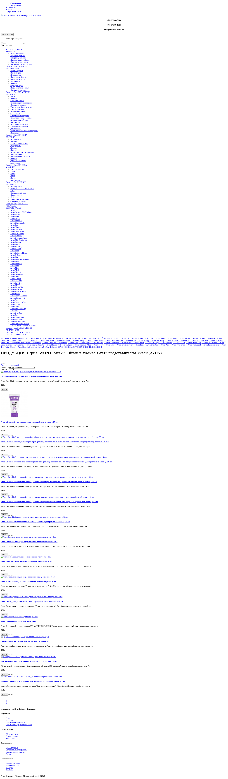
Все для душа (15, 139)
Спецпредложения (18, 58)
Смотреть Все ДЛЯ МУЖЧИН (18, 92)
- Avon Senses (18, 345)
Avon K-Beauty (16, 255)
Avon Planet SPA (17, 287)
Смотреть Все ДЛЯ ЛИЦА (16, 135)
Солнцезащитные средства (21, 103)
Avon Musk (14, 276)
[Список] (2, 363)
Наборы (13, 84)
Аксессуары (15, 81)
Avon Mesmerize (16, 274)
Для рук (13, 148)
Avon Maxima (15, 272)
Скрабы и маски (17, 101)
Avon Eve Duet (16, 313)
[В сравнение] (12, 435)
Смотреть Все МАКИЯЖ (16, 182)
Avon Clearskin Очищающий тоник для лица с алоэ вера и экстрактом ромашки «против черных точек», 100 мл (49, 482)
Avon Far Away (16, 246)
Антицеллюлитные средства (22, 152)
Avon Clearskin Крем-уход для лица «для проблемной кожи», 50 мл (29, 422)
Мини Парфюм (16, 71)
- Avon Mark (84, 343)
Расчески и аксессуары (19, 199)
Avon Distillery (16, 236)
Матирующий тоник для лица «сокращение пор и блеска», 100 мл (29, 661)
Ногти (13, 178)
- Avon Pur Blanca (209, 343)
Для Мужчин (15, 129)
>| (6, 705)
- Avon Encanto (129, 341)
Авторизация (15, 5)
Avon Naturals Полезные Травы (23, 326)
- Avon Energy (143, 341)
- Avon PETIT (179, 343)
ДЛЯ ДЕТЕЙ (11, 206)
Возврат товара (12, 736)
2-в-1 (12, 191)
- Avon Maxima (96, 343)
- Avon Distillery (77, 341)
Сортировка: (6, 367)
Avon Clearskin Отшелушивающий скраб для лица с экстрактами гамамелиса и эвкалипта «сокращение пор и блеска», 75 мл (55, 442)
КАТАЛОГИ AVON (14, 49)
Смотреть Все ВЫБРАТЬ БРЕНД (19, 328)
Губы (12, 174)
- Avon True (109, 345)
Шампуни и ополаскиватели (22, 189)
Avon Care (14, 225)
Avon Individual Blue (18, 253)
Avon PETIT (15, 285)
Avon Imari (14, 251)
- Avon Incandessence (210, 345)
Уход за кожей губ (17, 109)
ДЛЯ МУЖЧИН (12, 69)
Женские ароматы (17, 54)
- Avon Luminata (49, 343)
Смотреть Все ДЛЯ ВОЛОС (17, 204)
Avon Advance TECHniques (21, 212)
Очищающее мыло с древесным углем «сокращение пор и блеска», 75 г (31, 376)
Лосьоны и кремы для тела (21, 64)
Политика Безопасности (15, 722)
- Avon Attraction (197, 338)
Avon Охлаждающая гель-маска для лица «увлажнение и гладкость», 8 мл (32, 601)
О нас (8, 718)
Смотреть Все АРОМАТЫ (16, 66)
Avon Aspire (15, 219)
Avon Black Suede (17, 223)
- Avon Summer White (82, 345)
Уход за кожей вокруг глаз (20, 107)
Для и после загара (18, 161)
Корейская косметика (19, 126)
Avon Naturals (15, 279)
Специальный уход (18, 193)
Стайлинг (14, 197)
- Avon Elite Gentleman (113, 341)
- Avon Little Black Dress (19, 343)
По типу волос (16, 186)
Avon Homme (15, 249)
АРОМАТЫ (10, 51)
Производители (12, 748)
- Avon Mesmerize (111, 343)
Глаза (12, 171)
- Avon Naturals (137, 343)
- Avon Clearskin (30, 341)
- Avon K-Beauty (216, 341)
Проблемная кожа (17, 111)
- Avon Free (138, 345)
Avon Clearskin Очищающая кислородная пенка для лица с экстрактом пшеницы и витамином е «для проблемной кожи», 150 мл (56, 462)
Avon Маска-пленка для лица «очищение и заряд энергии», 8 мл (28, 581)
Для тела (13, 141)
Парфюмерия (15, 73)
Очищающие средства (19, 105)
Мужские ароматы (17, 56)
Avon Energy (15, 244)
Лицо (12, 176)
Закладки (9, 768)
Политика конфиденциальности (19, 725)
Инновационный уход (19, 124)
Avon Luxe (14, 266)
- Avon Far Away (157, 341)
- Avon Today (97, 345)
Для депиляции (16, 154)
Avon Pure (14, 315)
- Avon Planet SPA (193, 343)
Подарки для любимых (19, 88)
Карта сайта (10, 738)
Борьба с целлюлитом (19, 144)
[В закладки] (9, 435)
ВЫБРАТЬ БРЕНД (13, 208)
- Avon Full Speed (193, 345)
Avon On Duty (16, 281)
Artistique (14, 210)
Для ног (13, 150)
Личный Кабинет (13, 763)
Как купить (46, 338)
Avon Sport (14, 300)
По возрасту (15, 133)
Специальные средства (19, 116)
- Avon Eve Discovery (124, 345)
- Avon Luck (35, 343)
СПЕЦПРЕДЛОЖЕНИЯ (16, 334)
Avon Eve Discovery (18, 309)
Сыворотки (15, 114)
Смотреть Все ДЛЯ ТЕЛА (16, 165)
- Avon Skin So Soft (52, 345)
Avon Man (14, 268)
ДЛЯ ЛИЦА (11, 94)
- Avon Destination (62, 341)
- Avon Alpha (159, 338)
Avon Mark (14, 270)
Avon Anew (15, 216)
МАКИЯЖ (10, 167)
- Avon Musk (125, 343)
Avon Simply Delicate (18, 296)
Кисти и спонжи (17, 169)
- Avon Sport (66, 345)
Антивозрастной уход (19, 120)
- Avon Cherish (16, 341)
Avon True (14, 306)
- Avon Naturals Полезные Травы (29, 347)
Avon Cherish (15, 227)
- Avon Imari (183, 341)
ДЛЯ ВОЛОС (11, 184)
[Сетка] (4, 363)
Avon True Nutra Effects (19, 324)
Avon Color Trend (17, 231)
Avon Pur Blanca (16, 289)
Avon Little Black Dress (19, 259)
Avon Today (15, 304)
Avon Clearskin (16, 229)
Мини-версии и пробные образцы (24, 131)
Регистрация (15, 3)
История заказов (12, 765)
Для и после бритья (18, 77)
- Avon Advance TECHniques (141, 338)
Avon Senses (15, 294)
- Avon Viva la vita (177, 345)
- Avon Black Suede (213, 338)
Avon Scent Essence (18, 291)
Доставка (9, 720)
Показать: (5, 369)
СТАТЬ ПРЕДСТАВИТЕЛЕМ (18, 332)
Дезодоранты (15, 75)
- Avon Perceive (165, 343)
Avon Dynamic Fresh (18, 238)
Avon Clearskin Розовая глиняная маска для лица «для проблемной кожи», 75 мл (35, 522)
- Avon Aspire (184, 338)
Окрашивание (16, 195)
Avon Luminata (16, 264)
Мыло (12, 96)
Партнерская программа (15, 752)
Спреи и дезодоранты (19, 62)
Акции (8, 754)
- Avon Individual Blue (199, 341)
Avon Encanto (15, 242)
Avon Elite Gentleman (18, 240)
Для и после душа (17, 79)
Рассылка (9, 770)
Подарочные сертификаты (16, 750)
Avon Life (14, 257)
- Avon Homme (171, 341)
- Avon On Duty (152, 343)
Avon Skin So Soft (17, 298)
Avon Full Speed (16, 319)
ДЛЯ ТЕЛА (10, 137)
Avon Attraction (16, 221)
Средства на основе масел (20, 118)
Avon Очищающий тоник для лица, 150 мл (19, 621)
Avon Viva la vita (17, 317)
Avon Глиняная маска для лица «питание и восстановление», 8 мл (29, 542)
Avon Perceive (15, 283)
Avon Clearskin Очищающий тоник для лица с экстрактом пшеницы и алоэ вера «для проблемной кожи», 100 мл (49, 502)
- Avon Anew (172, 338)
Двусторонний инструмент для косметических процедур (25, 641)
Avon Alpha (15, 214)
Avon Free (14, 311)
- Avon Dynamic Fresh (94, 341)
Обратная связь (12, 734)
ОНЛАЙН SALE (12, 330)
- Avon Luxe (61, 343)
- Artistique (124, 338)
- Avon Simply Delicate (34, 345)
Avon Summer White (18, 302)
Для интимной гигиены (20, 156)
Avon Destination (17, 234)
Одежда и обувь (16, 86)
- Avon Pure (164, 345)
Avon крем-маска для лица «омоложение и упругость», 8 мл (26, 561)
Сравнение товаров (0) (10, 365)
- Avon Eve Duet (151, 345)
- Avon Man (73, 343)
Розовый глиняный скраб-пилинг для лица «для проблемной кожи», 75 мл (33, 681)
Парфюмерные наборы (19, 60)
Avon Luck (14, 261)
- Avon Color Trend (46, 341)
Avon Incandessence (18, 321)
